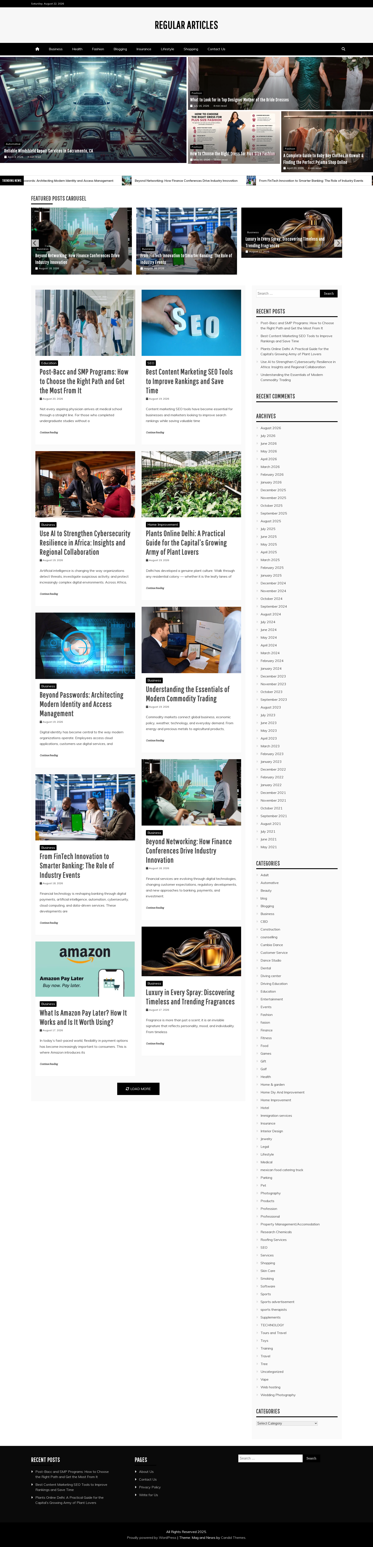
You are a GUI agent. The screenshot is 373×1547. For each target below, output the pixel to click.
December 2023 (273, 676)
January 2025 (271, 575)
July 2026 (268, 435)
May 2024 (269, 637)
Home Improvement (162, 524)
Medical (266, 1162)
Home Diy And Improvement (283, 1092)
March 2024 (270, 653)
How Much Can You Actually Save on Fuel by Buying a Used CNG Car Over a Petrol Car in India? (79, 151)
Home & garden (273, 1084)
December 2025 (273, 490)
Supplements (271, 1317)
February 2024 (272, 661)
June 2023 (269, 723)
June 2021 (269, 839)
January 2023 (271, 761)
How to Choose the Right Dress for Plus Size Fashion (232, 153)
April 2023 (269, 738)
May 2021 (269, 847)
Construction (270, 929)
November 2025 (273, 498)
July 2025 (268, 529)
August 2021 (271, 823)
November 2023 (273, 684)
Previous (35, 243)
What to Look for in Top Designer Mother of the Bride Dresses (239, 99)
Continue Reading (49, 432)
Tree (264, 1364)
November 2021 (273, 800)
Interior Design (272, 1131)
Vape (265, 1379)
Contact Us (216, 49)
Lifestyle (167, 49)
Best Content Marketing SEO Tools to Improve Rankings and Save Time (189, 380)
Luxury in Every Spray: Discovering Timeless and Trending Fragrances (262, 181)
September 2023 (274, 699)
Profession (269, 1208)
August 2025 (271, 521)
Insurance (143, 49)
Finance (267, 1030)
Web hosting (270, 1387)
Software (268, 1286)
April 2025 (269, 552)
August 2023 (271, 707)
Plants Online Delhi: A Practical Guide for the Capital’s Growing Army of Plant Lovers (186, 542)
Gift (263, 1061)
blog (264, 898)
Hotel (265, 1108)
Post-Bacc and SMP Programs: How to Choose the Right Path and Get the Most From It (84, 380)
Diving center (271, 976)
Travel (265, 1356)
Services (267, 1255)
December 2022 (273, 769)
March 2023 (270, 746)
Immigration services (276, 1115)
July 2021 (268, 831)
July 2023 (268, 715)
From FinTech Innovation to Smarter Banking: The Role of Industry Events (139, 181)
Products (267, 1201)
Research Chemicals (276, 1232)
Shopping (191, 49)
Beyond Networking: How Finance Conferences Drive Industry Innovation (189, 850)
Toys (264, 1340)
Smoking (267, 1278)
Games (266, 1053)
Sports (266, 1294)
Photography (271, 1193)
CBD (264, 921)
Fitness (266, 1038)
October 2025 (272, 505)
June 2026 (269, 443)
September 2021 (274, 816)
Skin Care (268, 1271)
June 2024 (269, 629)
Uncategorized (272, 1371)
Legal (265, 1146)
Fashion (98, 49)
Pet (263, 1185)
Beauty (266, 890)
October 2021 (272, 808)
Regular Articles (186, 24)
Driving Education (274, 983)
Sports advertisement (277, 1302)
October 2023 (272, 692)
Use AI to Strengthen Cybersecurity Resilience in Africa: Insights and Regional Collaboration (85, 542)
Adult (265, 875)
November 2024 (273, 591)
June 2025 (269, 536)
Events (266, 1007)
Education (49, 363)
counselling (269, 937)
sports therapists (274, 1309)
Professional (270, 1216)
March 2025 (270, 560)
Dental (266, 968)
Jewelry (266, 1139)
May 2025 (269, 544)
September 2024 (274, 606)
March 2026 (270, 467)
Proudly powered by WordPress (152, 1537)
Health (77, 49)
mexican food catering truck (282, 1170)
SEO (150, 363)
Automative (13, 144)
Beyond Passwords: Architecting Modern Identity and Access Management (81, 704)
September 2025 (274, 513)
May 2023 (269, 730)
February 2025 (272, 567)
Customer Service (274, 952)
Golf (264, 1069)
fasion (265, 1022)
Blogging (120, 49)
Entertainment (272, 999)
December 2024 (273, 583)
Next (337, 243)
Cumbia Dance (272, 945)
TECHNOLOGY (272, 1325)
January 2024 (271, 668)
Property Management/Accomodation (290, 1224)
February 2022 (272, 777)
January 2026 (271, 482)
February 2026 (272, 474)
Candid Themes (233, 1537)
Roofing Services (274, 1239)
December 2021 (273, 792)
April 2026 (269, 459)
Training (267, 1348)
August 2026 (271, 428)
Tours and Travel (273, 1333)
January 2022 (271, 785)
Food (264, 1045)
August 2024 (271, 614)
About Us (146, 1471)
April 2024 (269, 645)
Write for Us (148, 1495)
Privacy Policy (150, 1487)
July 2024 (268, 622)
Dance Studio (271, 960)
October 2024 (272, 598)
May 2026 (269, 451)
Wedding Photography (278, 1395)
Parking (266, 1177)
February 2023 (272, 754)
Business (56, 49)
